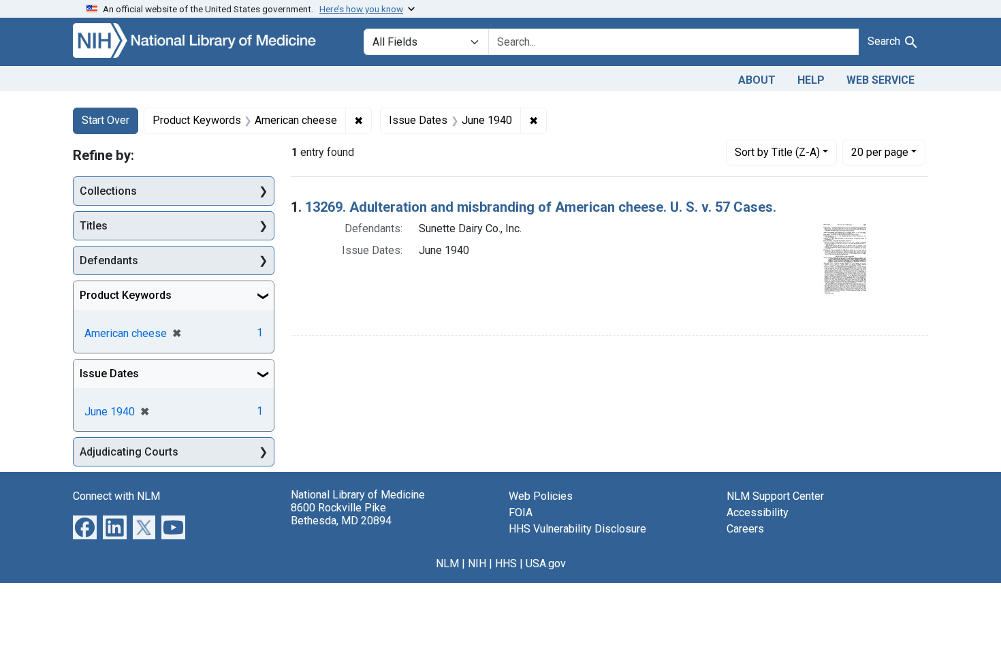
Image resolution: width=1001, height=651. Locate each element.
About (757, 80)
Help (811, 80)
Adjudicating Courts (129, 451)
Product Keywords (126, 295)
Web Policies (541, 496)
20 (879, 152)
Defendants (109, 260)
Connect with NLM (116, 496)
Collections (108, 191)
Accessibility (758, 512)
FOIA (521, 512)
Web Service (880, 80)
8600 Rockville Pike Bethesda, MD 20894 (341, 514)
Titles (94, 225)
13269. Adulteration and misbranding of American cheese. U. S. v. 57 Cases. (540, 207)
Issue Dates (109, 373)
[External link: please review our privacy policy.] (85, 526)
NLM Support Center (775, 496)
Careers (745, 528)
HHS (506, 563)
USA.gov (546, 563)
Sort (777, 152)
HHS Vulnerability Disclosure (577, 528)
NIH (477, 563)
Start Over (105, 120)
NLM (447, 563)
